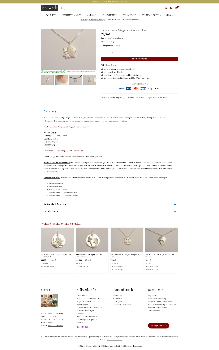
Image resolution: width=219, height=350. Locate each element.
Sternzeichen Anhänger (97, 20)
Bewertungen (82, 305)
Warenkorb (117, 299)
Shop (62, 8)
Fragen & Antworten (85, 302)
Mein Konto (117, 296)
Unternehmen (83, 296)
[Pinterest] (86, 327)
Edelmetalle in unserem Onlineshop (92, 299)
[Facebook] (78, 327)
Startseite (84, 20)
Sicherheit (81, 314)
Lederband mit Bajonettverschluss (63, 193)
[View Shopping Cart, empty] (176, 8)
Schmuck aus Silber (160, 98)
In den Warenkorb (139, 59)
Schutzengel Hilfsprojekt (87, 320)
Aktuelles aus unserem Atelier (89, 317)
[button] (166, 8)
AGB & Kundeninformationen (160, 302)
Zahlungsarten (118, 302)
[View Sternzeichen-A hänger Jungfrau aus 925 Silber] (75, 80)
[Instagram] (82, 327)
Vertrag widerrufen (159, 325)
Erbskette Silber (55, 187)
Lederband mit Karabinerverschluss (63, 196)
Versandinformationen (121, 305)
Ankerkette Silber (56, 184)
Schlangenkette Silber (58, 190)
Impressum (152, 296)
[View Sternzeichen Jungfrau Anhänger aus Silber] (61, 80)
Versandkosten (118, 38)
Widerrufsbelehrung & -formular (162, 305)
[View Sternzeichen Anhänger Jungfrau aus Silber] (47, 80)
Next (95, 80)
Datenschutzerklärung (157, 299)
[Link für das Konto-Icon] (171, 8)
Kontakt (80, 323)
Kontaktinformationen (120, 2)
